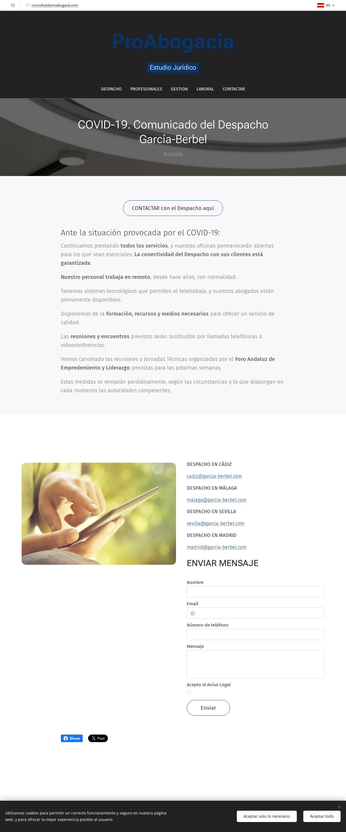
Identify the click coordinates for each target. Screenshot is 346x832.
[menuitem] (113, 89)
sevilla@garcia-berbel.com (215, 523)
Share (74, 738)
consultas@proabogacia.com (55, 5)
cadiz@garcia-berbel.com (214, 476)
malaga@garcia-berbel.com (217, 500)
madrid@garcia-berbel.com (217, 547)
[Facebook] (12, 5)
